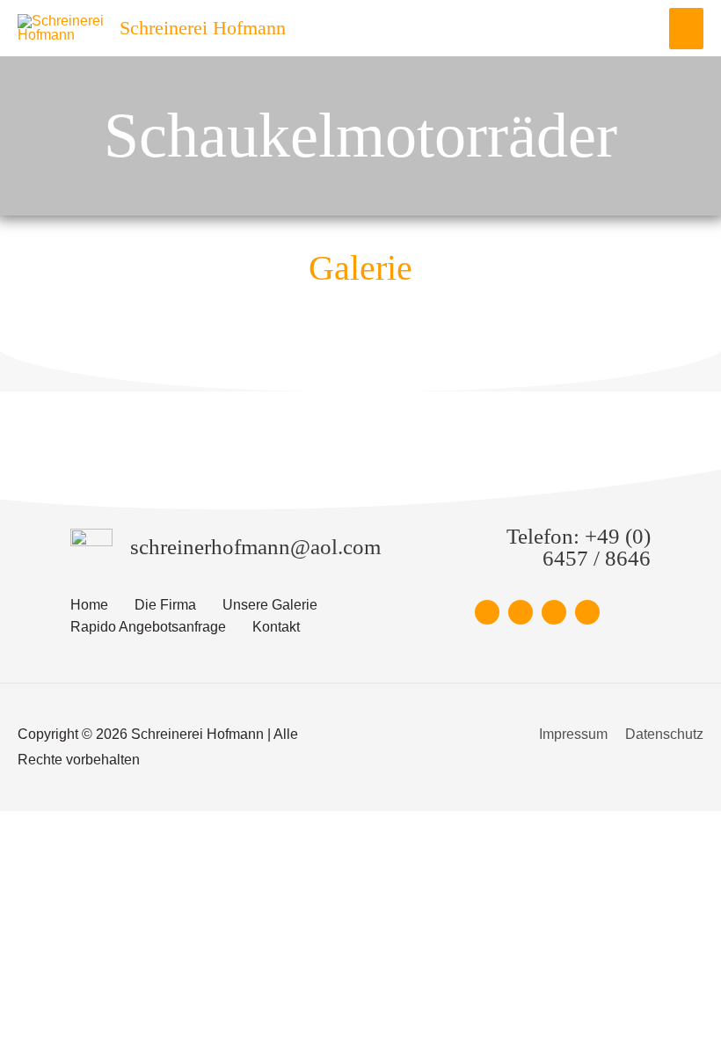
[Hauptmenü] (686, 28)
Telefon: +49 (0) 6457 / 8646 (578, 547)
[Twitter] (520, 612)
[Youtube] (587, 612)
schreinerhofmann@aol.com (255, 547)
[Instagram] (554, 612)
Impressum (573, 734)
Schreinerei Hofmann (203, 28)
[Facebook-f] (487, 612)
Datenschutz (664, 734)
